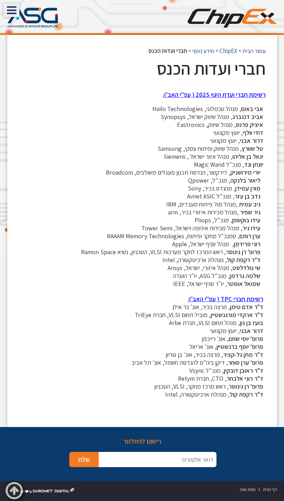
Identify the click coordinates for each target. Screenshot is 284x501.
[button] (11, 10)
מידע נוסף (203, 51)
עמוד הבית (254, 51)
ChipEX (228, 51)
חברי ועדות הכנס (211, 68)
